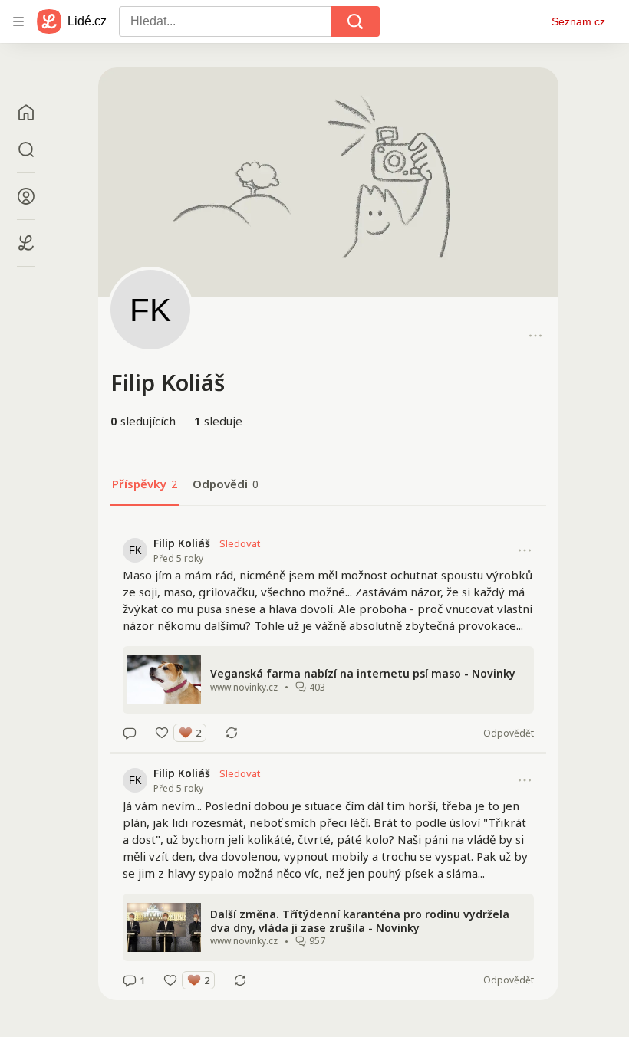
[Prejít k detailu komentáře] (130, 733)
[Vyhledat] (355, 21)
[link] (328, 638)
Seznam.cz (578, 21)
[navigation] (18, 21)
